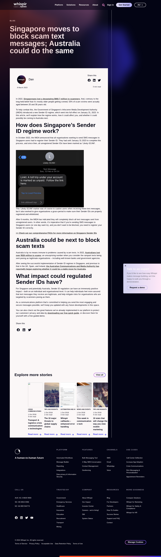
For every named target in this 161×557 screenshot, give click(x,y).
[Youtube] (31, 517)
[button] (103, 5)
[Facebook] (16, 517)
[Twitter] (26, 517)
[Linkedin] (21, 517)
